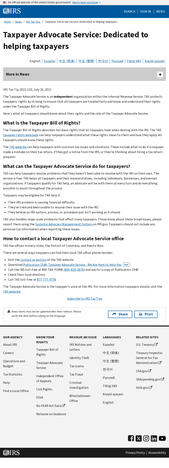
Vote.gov (142, 387)
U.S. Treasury (145, 344)
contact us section (33, 260)
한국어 (103, 61)
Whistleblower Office (79, 398)
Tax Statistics (12, 374)
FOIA (39, 397)
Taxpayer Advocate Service (49, 365)
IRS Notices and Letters (80, 347)
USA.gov (141, 371)
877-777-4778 (46, 279)
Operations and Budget (14, 363)
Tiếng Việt (134, 61)
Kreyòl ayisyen (155, 61)
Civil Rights (44, 389)
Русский (117, 61)
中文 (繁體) (87, 61)
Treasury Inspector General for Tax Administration (149, 358)
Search (129, 12)
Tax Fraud (76, 374)
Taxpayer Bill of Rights (47, 352)
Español (49, 61)
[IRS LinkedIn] (154, 437)
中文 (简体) (67, 61)
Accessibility (157, 453)
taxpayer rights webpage (20, 135)
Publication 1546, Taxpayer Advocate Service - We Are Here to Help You (75, 265)
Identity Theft (79, 358)
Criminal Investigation (79, 385)
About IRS (10, 344)
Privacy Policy (135, 453)
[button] (145, 12)
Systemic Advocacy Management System (63, 224)
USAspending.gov (148, 379)
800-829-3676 (74, 269)
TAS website (18, 147)
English (35, 61)
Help (6, 382)
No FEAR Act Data (48, 406)
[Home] (12, 10)
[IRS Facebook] (131, 437)
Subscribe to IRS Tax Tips (84, 298)
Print (149, 314)
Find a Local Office (16, 391)
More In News (17, 74)
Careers (8, 353)
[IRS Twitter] (139, 437)
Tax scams (76, 366)
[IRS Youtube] (162, 437)
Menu (160, 12)
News (18, 22)
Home (7, 22)
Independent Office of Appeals (49, 378)
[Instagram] (146, 437)
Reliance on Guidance (51, 414)
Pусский (109, 377)
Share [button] (123, 314)
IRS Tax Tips (33, 22)
